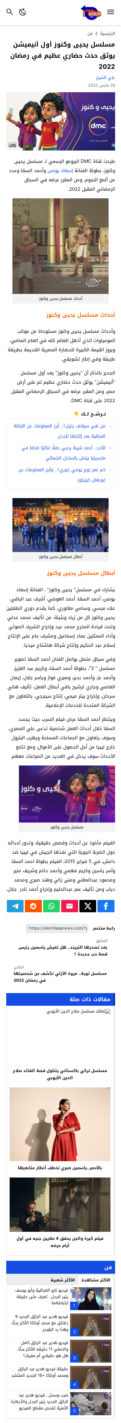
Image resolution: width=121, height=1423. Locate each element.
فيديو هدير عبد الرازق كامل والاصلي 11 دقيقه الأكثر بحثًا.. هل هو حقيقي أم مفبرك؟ (42, 1349)
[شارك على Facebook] (106, 906)
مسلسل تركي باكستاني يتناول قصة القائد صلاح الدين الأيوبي (60, 1074)
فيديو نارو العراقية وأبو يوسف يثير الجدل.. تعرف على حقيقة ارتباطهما (41, 1296)
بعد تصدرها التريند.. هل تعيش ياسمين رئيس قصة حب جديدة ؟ (62, 948)
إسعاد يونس (60, 170)
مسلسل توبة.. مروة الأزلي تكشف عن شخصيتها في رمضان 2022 (60, 974)
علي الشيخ (105, 77)
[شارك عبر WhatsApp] (52, 906)
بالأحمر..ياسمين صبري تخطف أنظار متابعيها (60, 1168)
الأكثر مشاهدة (95, 1280)
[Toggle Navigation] (112, 12)
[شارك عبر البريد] (70, 906)
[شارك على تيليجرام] (15, 906)
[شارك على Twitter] (88, 906)
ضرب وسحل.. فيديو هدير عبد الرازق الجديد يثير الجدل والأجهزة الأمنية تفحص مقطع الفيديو (39, 1401)
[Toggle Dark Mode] (22, 12)
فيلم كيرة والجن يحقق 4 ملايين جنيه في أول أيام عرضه (59, 1242)
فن (90, 33)
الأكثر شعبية (63, 1280)
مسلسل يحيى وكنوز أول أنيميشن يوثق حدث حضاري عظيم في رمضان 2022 (62, 55)
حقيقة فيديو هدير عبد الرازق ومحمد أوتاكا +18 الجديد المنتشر (40, 1372)
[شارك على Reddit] (33, 906)
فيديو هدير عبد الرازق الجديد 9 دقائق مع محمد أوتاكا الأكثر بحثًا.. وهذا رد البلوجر (39, 1323)
